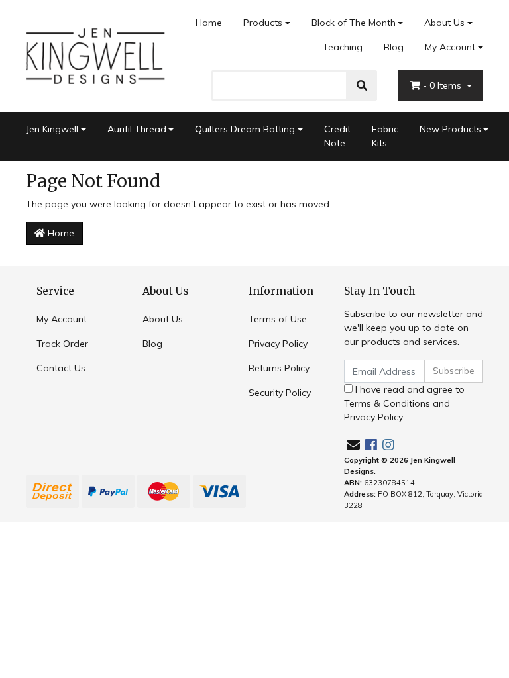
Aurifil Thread (136, 129)
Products (262, 22)
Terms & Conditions (387, 403)
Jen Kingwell (52, 129)
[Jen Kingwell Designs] (95, 55)
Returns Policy (279, 368)
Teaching (343, 47)
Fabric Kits (385, 136)
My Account (450, 47)
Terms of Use (278, 319)
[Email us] (353, 444)
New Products (450, 129)
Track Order (62, 344)
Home (209, 22)
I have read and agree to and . (404, 403)
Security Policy (280, 393)
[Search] (362, 85)
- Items (443, 85)
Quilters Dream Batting (245, 129)
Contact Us (60, 368)
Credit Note (337, 136)
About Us (444, 22)
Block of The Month (353, 22)
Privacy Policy (278, 344)
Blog (394, 47)
